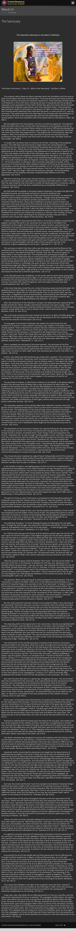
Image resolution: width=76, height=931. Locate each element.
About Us (3, 12)
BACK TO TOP (59, 925)
